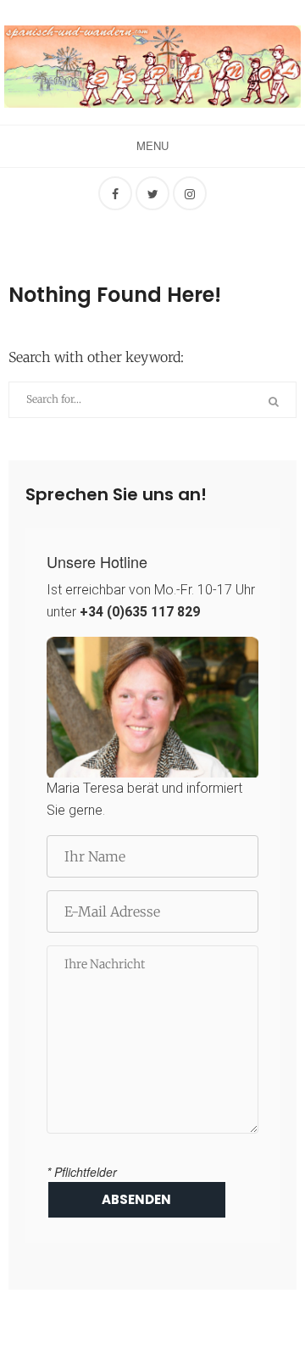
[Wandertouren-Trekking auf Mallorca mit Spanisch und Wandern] (152, 66)
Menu (152, 145)
